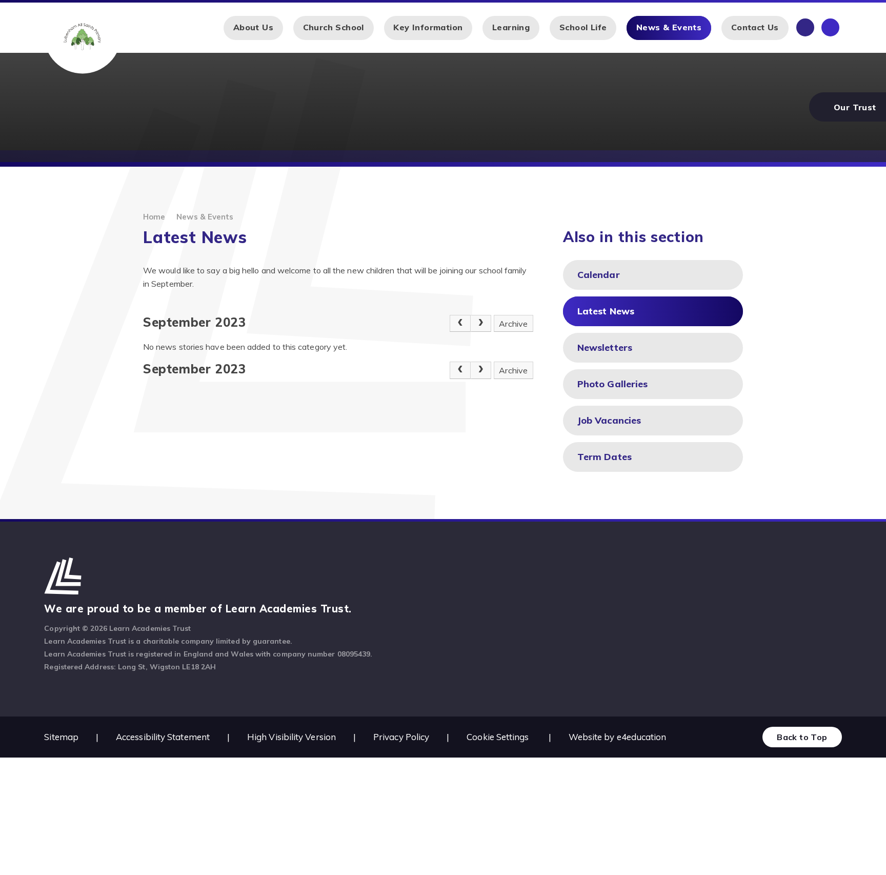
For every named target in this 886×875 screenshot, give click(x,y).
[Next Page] (481, 323)
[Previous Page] (460, 323)
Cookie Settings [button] (498, 736)
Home (154, 217)
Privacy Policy (401, 736)
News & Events (204, 217)
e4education (642, 736)
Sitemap (61, 736)
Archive (513, 324)
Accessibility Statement (163, 736)
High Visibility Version (291, 736)
